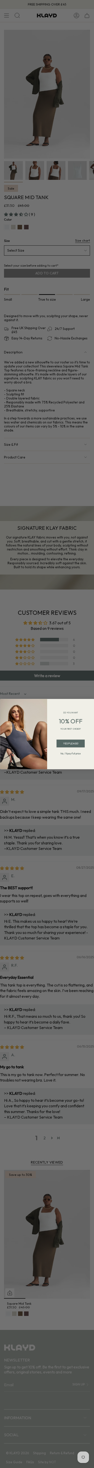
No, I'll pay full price (70, 753)
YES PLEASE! (70, 743)
